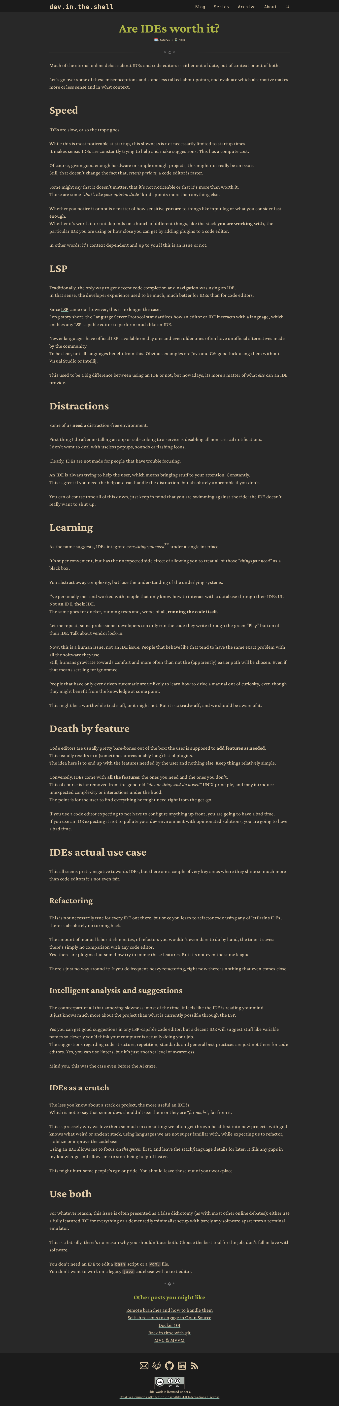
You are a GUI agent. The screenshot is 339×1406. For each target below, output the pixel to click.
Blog (200, 6)
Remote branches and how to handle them (169, 1310)
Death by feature (89, 728)
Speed (63, 109)
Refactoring (71, 900)
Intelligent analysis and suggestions (115, 990)
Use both (70, 1193)
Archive (247, 6)
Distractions (79, 405)
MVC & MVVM (169, 1340)
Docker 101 (169, 1325)
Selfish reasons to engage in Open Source (169, 1317)
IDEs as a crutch (79, 1087)
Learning (71, 527)
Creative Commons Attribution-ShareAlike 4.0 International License (169, 1397)
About (270, 6)
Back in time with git (169, 1332)
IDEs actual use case (98, 851)
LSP (58, 268)
